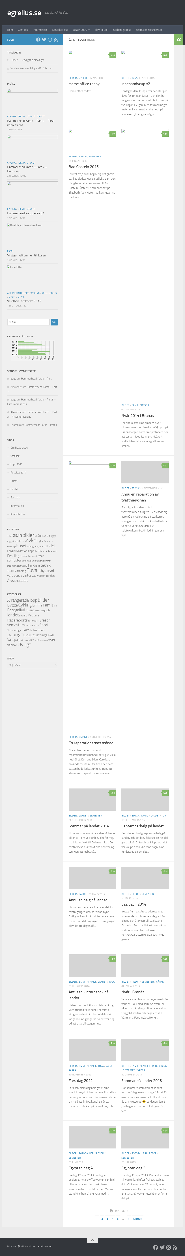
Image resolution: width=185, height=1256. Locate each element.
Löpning (23, 615)
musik (44, 551)
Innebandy (39, 610)
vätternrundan (46, 575)
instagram (32, 546)
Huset (13, 481)
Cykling (83, 78)
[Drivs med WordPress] (19, 1246)
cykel (31, 540)
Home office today (84, 84)
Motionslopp (26, 551)
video (25, 640)
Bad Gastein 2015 (84, 166)
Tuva (134, 78)
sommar (47, 561)
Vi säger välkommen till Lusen (26, 255)
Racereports (49, 293)
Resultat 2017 (18, 472)
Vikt (30, 640)
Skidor (36, 625)
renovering (159, 1066)
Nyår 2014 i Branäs (137, 415)
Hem (10, 29)
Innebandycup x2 (135, 84)
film (55, 606)
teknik (45, 565)
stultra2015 (22, 566)
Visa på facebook (40, 640)
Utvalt (31, 116)
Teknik (135, 488)
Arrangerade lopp (18, 293)
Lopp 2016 (16, 464)
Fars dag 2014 (81, 1080)
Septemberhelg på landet (142, 826)
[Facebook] (38, 39)
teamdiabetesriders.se (149, 29)
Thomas (15, 424)
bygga (52, 535)
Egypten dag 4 (81, 1168)
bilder (73, 78)
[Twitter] (44, 39)
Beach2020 (80, 29)
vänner (160, 981)
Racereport (32, 556)
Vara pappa (15, 640)
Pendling (13, 556)
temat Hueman (44, 1246)
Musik (31, 615)
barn (17, 535)
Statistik (15, 456)
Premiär (23, 556)
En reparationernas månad (91, 743)
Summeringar (14, 630)
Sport (12, 296)
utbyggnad (46, 571)
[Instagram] (50, 39)
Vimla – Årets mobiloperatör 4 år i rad (31, 68)
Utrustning (38, 635)
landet (83, 815)
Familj (135, 405)
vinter (27, 575)
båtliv (16, 541)
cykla (40, 541)
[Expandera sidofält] (178, 39)
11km (9, 536)
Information (40, 29)
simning (26, 560)
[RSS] (55, 39)
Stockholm (12, 566)
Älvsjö (12, 580)
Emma (135, 815)
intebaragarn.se (122, 29)
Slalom (40, 561)
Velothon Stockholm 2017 (24, 301)
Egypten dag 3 (133, 1168)
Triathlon (11, 571)
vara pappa (14, 575)
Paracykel (52, 551)
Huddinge (11, 546)
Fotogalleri (86, 1153)
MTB (38, 551)
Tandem (33, 565)
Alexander (16, 412)
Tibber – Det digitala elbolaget (27, 60)
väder (141, 1070)
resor (83, 156)
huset (21, 545)
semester (95, 156)
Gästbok (23, 29)
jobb (40, 546)
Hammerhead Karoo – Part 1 (25, 213)
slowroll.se (101, 29)
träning (21, 571)
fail (52, 541)
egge (13, 378)
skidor (33, 560)
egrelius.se (24, 12)
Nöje (37, 616)
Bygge (10, 541)
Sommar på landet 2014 (89, 826)
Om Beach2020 (19, 447)
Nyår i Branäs (132, 992)
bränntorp (42, 536)
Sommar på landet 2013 (141, 1080)
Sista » (137, 1218)
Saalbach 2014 (133, 904)
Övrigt (83, 737)
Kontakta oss (60, 29)
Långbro (12, 551)
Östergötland (22, 581)
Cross (22, 541)
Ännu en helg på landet (88, 900)
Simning (28, 625)
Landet (14, 489)
